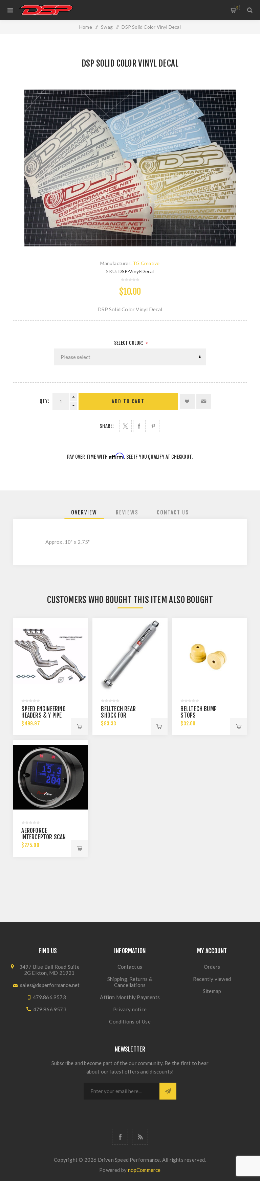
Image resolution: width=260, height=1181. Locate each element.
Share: (107, 426)
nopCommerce (144, 1170)
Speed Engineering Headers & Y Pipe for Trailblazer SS (45, 715)
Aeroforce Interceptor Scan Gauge (43, 837)
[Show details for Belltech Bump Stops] (209, 655)
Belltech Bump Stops (198, 712)
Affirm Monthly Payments (130, 997)
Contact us (130, 967)
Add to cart (128, 401)
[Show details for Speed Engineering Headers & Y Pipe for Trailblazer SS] (50, 655)
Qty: (44, 401)
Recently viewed (212, 979)
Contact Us (173, 512)
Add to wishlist (187, 401)
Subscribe (167, 1091)
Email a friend (203, 401)
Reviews (127, 512)
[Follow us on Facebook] (120, 1137)
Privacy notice (130, 1009)
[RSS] (140, 1137)
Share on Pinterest (153, 426)
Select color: (129, 343)
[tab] (84, 512)
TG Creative (146, 263)
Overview (84, 512)
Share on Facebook (139, 426)
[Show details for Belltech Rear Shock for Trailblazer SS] (129, 655)
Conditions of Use (129, 1021)
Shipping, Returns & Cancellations (129, 982)
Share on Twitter (125, 426)
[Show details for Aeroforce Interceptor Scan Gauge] (50, 777)
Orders (212, 967)
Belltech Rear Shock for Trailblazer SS (119, 715)
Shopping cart (237, 7)
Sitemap (212, 991)
